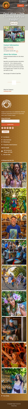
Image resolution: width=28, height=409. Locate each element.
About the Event (7, 139)
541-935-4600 (10, 49)
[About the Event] (2, 139)
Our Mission (6, 137)
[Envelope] (13, 128)
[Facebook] (2, 128)
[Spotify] (5, 128)
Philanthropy (6, 142)
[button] (23, 1)
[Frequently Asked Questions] (2, 144)
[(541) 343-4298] (2, 154)
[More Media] (2, 395)
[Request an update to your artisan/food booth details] (17, 51)
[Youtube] (8, 128)
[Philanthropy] (2, 141)
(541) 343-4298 (6, 154)
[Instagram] (10, 128)
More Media (6, 395)
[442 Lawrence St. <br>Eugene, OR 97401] (2, 151)
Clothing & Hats (7, 91)
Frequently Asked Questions (10, 144)
